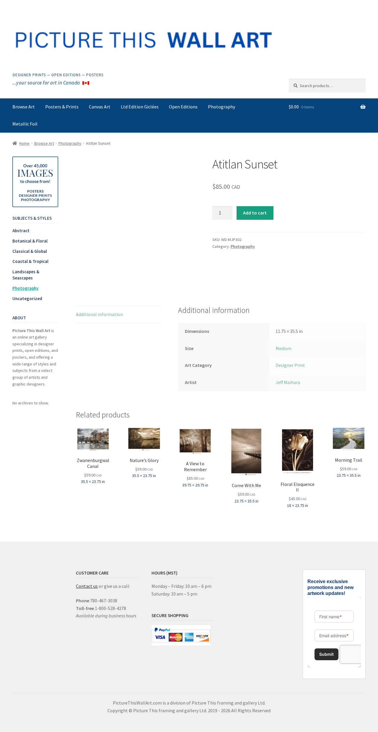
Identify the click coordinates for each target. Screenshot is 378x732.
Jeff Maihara (288, 382)
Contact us (87, 586)
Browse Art (23, 107)
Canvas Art (99, 107)
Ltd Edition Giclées (140, 107)
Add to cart (255, 213)
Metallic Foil (25, 124)
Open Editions (183, 107)
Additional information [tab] (99, 314)
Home (24, 143)
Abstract (21, 230)
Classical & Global (29, 251)
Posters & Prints (62, 107)
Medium (283, 348)
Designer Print (290, 365)
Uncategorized (27, 298)
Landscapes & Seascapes (25, 275)
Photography (221, 107)
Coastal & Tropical (30, 261)
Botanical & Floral (30, 241)
